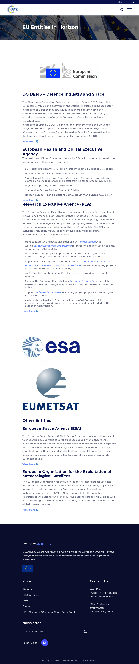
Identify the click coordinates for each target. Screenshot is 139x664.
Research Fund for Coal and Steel (62, 265)
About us (27, 589)
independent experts (48, 292)
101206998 (28, 559)
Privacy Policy (30, 594)
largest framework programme (53, 245)
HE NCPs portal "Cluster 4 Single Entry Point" (49, 612)
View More (29, 141)
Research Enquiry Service (84, 281)
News (25, 600)
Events (26, 606)
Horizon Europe (86, 241)
